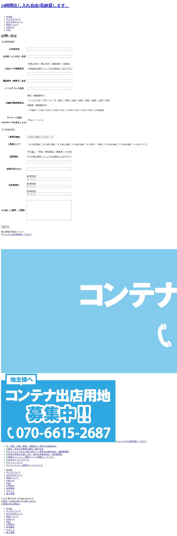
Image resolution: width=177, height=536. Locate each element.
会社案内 (10, 488)
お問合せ (10, 485)
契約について (12, 478)
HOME (9, 470)
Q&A (8, 483)
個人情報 (10, 494)
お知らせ (10, 480)
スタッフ (10, 491)
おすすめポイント (14, 475)
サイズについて (13, 472)
